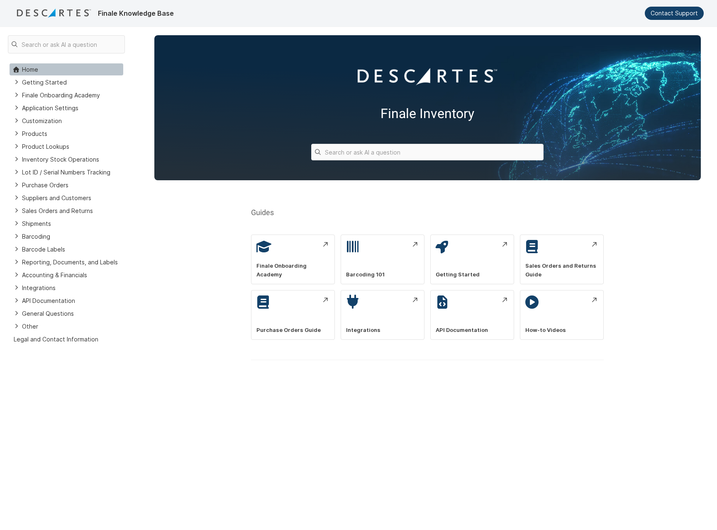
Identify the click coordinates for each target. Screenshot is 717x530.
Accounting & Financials (54, 274)
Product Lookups (45, 146)
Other (30, 326)
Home (30, 69)
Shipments (36, 223)
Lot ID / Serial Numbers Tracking (66, 172)
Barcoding (36, 236)
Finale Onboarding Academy (61, 95)
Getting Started (44, 82)
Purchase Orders (45, 185)
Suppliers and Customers (56, 197)
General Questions (48, 313)
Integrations (39, 287)
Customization (42, 120)
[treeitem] (66, 69)
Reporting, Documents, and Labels (70, 262)
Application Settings (50, 107)
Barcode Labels (43, 249)
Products (34, 133)
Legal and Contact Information (56, 339)
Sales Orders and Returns (57, 210)
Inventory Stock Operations (60, 159)
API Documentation (48, 300)
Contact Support (674, 13)
